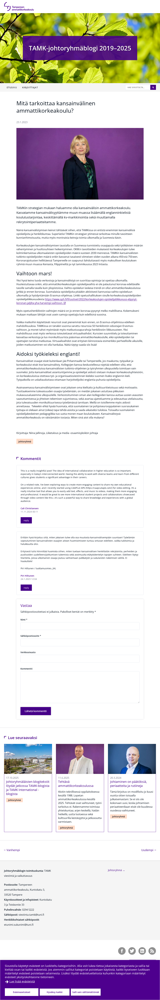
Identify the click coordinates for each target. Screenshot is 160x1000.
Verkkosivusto (28, 652)
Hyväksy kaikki (54, 992)
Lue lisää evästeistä (22, 981)
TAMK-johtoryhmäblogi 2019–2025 (80, 48)
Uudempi (148, 850)
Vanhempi (13, 850)
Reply (26, 520)
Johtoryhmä (24, 441)
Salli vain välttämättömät (85, 992)
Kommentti (26, 668)
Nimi (23, 619)
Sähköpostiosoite (30, 635)
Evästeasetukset (21, 992)
